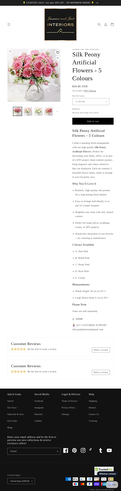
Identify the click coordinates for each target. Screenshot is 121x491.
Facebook (39, 401)
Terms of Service (69, 401)
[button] (9, 24)
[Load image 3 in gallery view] (38, 111)
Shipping (93, 401)
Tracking (93, 421)
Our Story (12, 408)
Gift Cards (12, 421)
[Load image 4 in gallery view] (48, 111)
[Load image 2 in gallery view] (27, 111)
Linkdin (38, 421)
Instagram (39, 408)
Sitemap (65, 414)
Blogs (10, 427)
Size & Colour (78, 96)
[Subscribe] (57, 451)
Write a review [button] (101, 350)
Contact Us (94, 414)
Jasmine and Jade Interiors (104, 489)
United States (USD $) (19, 481)
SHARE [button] (79, 319)
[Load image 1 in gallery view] (17, 111)
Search (10, 401)
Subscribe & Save (15, 414)
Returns (92, 408)
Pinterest (38, 414)
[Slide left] (10, 111)
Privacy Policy (68, 408)
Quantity (76, 109)
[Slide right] (57, 111)
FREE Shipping (90, 91)
